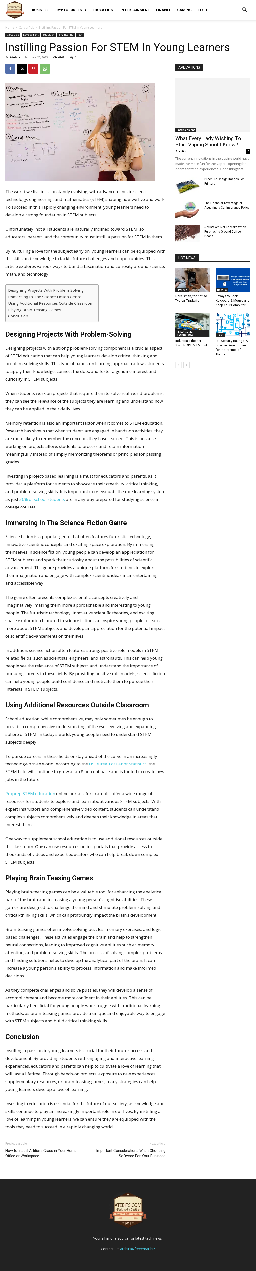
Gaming (184, 9)
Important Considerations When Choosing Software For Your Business (131, 1153)
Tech (202, 9)
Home (10, 27)
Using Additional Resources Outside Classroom (51, 303)
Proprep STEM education (30, 793)
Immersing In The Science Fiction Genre (45, 296)
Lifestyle (182, 290)
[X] (22, 69)
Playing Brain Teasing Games (34, 309)
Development (31, 34)
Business (40, 9)
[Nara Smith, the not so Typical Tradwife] (193, 280)
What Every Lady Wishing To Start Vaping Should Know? (208, 141)
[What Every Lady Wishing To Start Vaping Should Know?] (213, 105)
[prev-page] (179, 365)
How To (222, 290)
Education (103, 9)
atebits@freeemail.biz (137, 1248)
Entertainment (135, 9)
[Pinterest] (33, 69)
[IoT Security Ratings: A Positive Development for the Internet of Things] (233, 325)
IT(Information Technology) (186, 333)
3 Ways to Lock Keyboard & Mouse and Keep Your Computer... (233, 300)
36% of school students (42, 499)
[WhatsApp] (45, 69)
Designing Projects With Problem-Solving (46, 290)
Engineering (66, 34)
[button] (244, 10)
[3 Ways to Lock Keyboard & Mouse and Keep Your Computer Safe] (233, 280)
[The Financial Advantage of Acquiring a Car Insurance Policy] (188, 209)
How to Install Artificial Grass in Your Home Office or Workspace (41, 1153)
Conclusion (18, 315)
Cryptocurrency (70, 9)
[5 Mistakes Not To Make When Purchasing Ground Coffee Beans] (188, 233)
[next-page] (187, 365)
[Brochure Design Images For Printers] (188, 185)
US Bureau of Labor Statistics (118, 764)
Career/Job (26, 27)
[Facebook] (11, 69)
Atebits (15, 57)
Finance (163, 9)
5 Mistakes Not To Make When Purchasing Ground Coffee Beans (225, 231)
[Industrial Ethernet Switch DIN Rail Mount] (193, 325)
